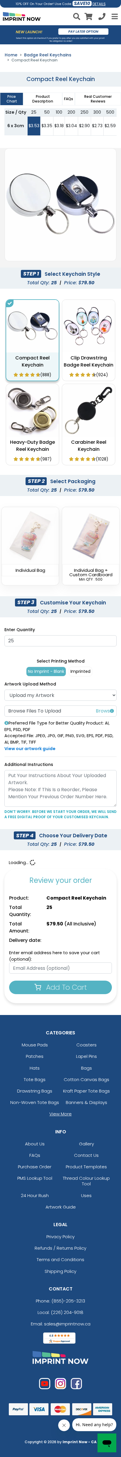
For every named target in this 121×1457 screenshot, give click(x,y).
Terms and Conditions (60, 1259)
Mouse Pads (35, 1045)
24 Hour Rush (35, 1195)
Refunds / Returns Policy (60, 1248)
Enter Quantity (19, 630)
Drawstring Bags (34, 1091)
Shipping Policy (60, 1271)
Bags (86, 1068)
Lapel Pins (86, 1056)
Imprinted (80, 671)
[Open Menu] (114, 16)
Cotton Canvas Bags (86, 1079)
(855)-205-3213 (68, 1301)
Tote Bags (35, 1079)
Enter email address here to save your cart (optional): (54, 956)
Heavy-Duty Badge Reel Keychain (32, 446)
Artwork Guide (61, 1207)
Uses (86, 1195)
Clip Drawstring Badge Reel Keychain (88, 361)
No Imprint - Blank (46, 671)
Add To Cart (65, 987)
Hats (35, 1068)
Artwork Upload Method (30, 684)
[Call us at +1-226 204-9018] (101, 17)
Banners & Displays (86, 1102)
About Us (35, 1144)
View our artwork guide (30, 749)
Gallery (86, 1144)
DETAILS (99, 3)
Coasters (86, 1045)
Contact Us (86, 1155)
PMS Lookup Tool (34, 1178)
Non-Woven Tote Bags (34, 1102)
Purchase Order (34, 1167)
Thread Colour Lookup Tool (86, 1181)
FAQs (34, 1155)
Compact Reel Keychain (32, 361)
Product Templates (86, 1167)
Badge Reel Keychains (47, 55)
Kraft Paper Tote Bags (86, 1091)
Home (11, 55)
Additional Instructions (28, 764)
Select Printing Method (61, 661)
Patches (34, 1056)
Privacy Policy (60, 1237)
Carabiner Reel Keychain (88, 446)
